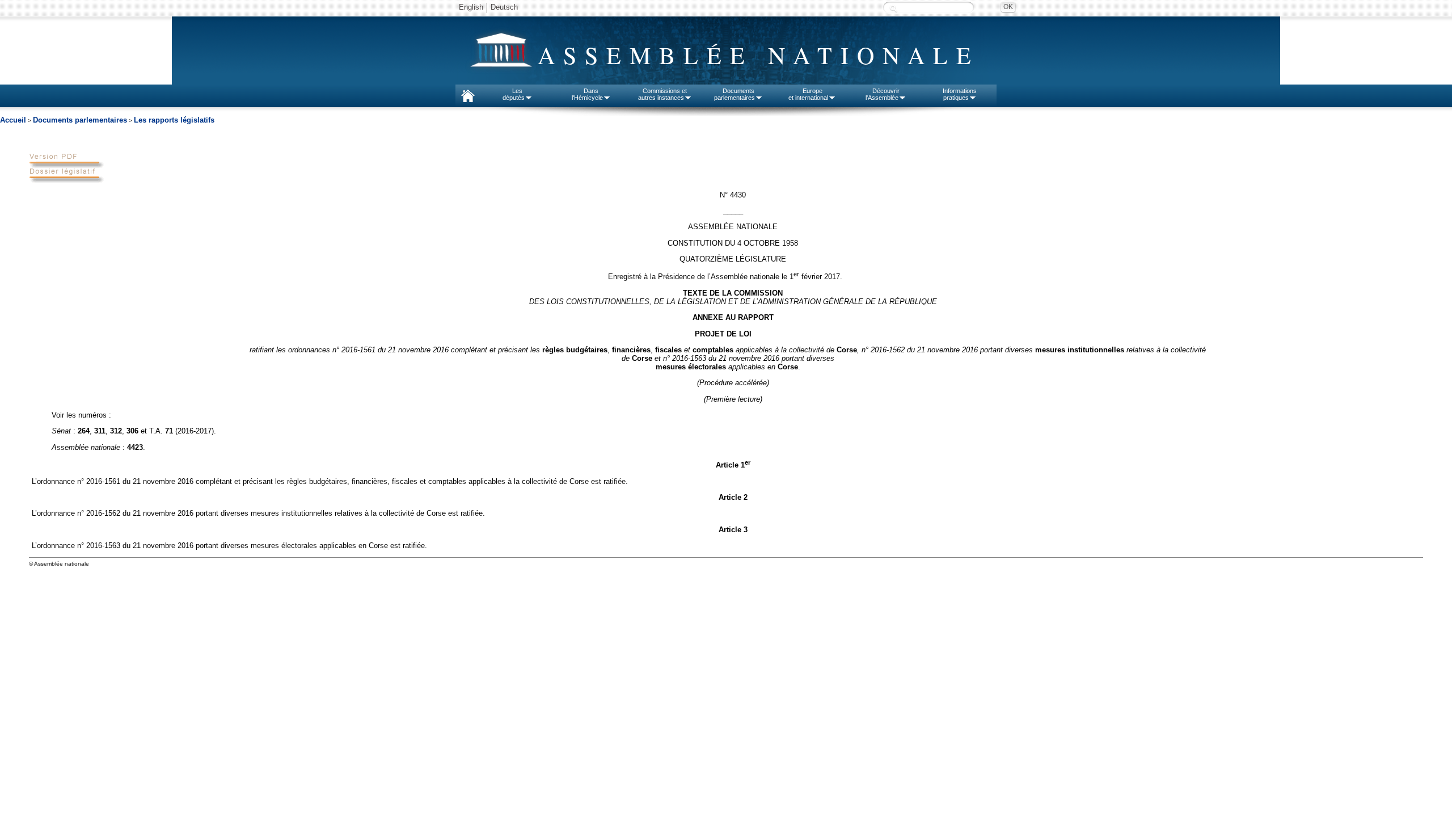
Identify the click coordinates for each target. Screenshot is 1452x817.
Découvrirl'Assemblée (883, 94)
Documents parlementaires (80, 120)
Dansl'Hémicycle (587, 94)
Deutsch (504, 7)
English (471, 7)
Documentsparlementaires (734, 94)
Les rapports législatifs (174, 120)
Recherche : (893, 8)
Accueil (13, 120)
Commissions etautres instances (662, 94)
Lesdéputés (514, 94)
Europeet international (808, 94)
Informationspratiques (960, 94)
